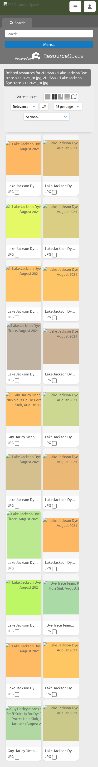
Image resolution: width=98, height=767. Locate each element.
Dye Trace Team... (60, 625)
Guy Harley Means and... (27, 436)
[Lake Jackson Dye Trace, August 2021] (23, 158)
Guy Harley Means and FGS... (31, 750)
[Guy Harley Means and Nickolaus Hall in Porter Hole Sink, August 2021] (23, 409)
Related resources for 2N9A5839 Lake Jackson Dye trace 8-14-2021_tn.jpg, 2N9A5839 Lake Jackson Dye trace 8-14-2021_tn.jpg (46, 77)
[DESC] (44, 106)
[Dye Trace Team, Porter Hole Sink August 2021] (61, 597)
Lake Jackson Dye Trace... (28, 185)
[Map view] (74, 97)
